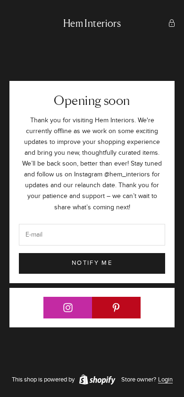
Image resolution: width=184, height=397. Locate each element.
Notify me (92, 263)
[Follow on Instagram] (68, 307)
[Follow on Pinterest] (116, 307)
